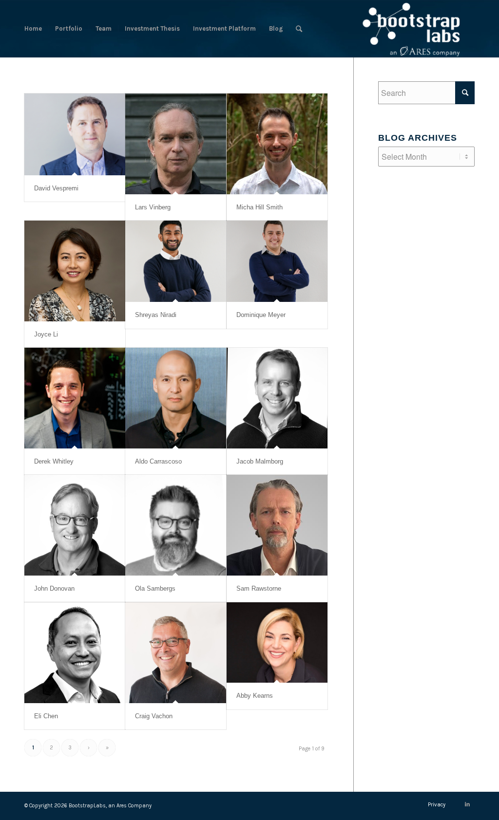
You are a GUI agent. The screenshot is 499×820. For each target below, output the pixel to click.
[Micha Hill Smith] (277, 143)
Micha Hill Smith (259, 207)
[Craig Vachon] (175, 652)
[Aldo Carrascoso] (175, 398)
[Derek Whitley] (74, 398)
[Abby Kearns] (277, 642)
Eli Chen (46, 716)
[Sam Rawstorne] (277, 525)
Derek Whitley (54, 461)
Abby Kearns (254, 695)
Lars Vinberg (153, 207)
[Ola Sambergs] (175, 525)
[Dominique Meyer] (277, 261)
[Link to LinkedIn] (467, 804)
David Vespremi (56, 188)
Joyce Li (46, 334)
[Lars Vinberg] (175, 143)
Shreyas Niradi (155, 314)
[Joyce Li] (74, 271)
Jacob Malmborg (259, 461)
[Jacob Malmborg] (277, 398)
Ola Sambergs (155, 588)
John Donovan (54, 588)
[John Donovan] (74, 525)
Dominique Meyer (261, 314)
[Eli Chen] (74, 652)
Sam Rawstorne (258, 588)
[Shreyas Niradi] (175, 261)
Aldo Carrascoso (158, 461)
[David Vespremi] (74, 134)
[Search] (298, 28)
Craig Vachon (154, 716)
